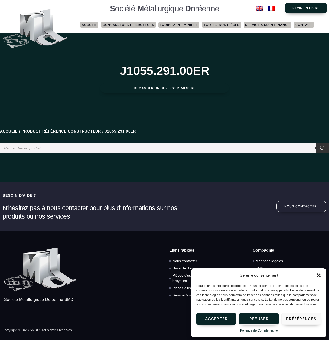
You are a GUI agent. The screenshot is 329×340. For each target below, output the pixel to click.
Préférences (301, 318)
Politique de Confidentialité (259, 330)
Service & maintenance (267, 25)
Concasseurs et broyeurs (128, 25)
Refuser (259, 318)
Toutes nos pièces (222, 25)
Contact (303, 25)
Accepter (216, 318)
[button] (318, 275)
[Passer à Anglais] (259, 8)
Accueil (89, 25)
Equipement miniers (179, 25)
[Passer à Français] (271, 8)
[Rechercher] (322, 148)
